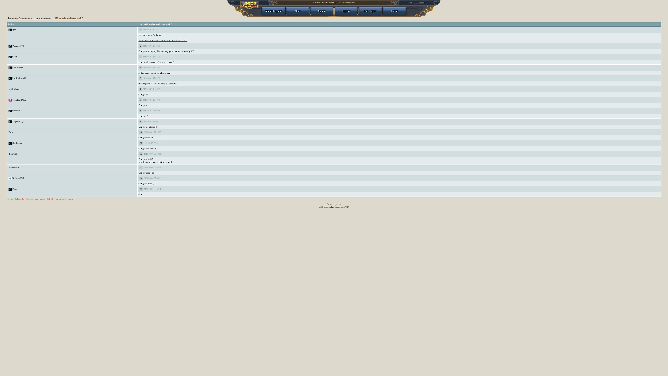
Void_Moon (14, 89)
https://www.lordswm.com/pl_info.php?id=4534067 (162, 40)
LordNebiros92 (19, 78)
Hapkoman (17, 143)
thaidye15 (13, 154)
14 (141, 178)
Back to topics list (334, 204)
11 (141, 143)
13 (141, 167)
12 (141, 154)
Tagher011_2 (18, 121)
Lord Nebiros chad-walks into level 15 (67, 18)
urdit (14, 57)
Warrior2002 (18, 46)
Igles (14, 29)
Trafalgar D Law (19, 100)
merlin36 (16, 110)
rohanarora (14, 167)
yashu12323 (17, 67)
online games (334, 207)
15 (141, 189)
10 (141, 132)
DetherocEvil (18, 178)
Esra (11, 132)
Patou (15, 189)
